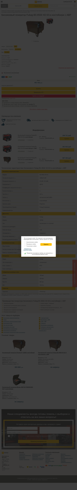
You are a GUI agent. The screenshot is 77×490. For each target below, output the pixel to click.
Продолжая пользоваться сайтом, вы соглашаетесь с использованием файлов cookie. (40, 253)
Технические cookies (31, 246)
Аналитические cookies (32, 242)
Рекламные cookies (31, 244)
